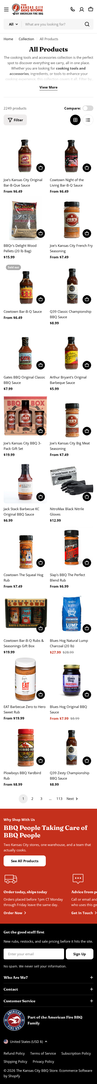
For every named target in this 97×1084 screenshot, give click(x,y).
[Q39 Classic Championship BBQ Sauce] (71, 284)
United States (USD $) (26, 1041)
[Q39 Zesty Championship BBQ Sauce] (71, 745)
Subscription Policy (76, 1053)
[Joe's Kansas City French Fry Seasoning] (71, 218)
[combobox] (48, 24)
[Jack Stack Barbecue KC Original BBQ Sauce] (25, 481)
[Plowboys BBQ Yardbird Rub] (25, 745)
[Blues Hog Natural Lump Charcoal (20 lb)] (71, 613)
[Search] (87, 24)
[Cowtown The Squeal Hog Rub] (25, 547)
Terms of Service (43, 1053)
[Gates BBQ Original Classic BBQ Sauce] (25, 350)
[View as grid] (75, 119)
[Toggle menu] (6, 9)
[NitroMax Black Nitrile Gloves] (71, 481)
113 (59, 798)
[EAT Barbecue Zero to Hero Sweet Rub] (25, 679)
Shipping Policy (15, 1061)
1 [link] (23, 798)
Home (8, 39)
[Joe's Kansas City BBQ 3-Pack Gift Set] (25, 416)
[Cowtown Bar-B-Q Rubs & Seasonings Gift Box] (25, 613)
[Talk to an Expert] (72, 9)
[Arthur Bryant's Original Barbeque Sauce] (71, 350)
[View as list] (88, 119)
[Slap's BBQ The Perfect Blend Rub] (71, 547)
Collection (26, 39)
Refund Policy (14, 1053)
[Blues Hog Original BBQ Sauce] (71, 679)
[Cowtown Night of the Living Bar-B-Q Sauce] (71, 152)
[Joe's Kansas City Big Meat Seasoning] (71, 416)
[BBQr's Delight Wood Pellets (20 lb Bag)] (25, 218)
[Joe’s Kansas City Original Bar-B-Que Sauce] (25, 152)
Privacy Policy (43, 1061)
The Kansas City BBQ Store (37, 1070)
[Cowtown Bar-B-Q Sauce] (25, 284)
